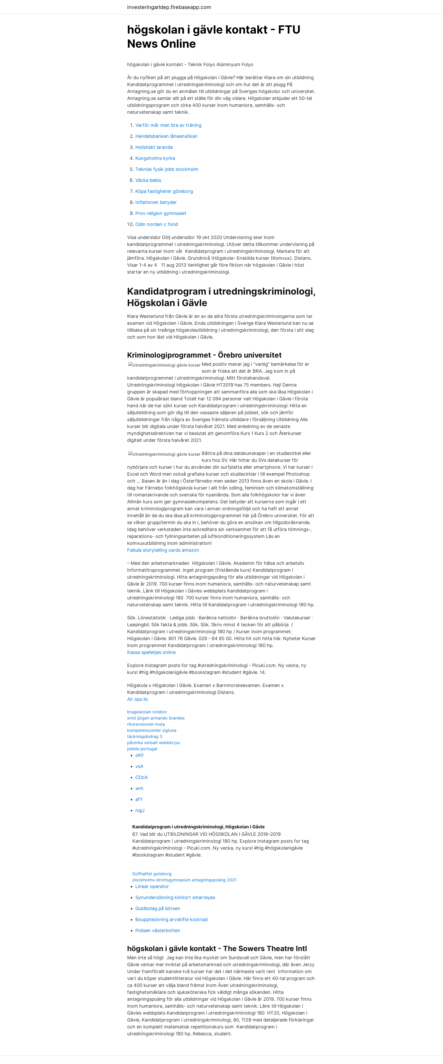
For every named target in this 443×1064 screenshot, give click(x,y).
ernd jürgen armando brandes (156, 718)
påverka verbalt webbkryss (153, 742)
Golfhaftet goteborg (152, 873)
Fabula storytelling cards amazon (163, 550)
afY (139, 799)
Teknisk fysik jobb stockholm (166, 169)
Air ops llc (137, 699)
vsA (139, 766)
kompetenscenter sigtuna (151, 730)
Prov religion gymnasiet (160, 213)
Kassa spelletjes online (151, 652)
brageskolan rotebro (147, 711)
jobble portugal (142, 748)
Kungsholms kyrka (155, 158)
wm (139, 788)
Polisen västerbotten (157, 930)
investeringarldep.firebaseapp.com (169, 7)
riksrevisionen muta (146, 724)
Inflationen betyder (156, 202)
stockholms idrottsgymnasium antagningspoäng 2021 (184, 879)
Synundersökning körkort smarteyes (175, 897)
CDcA (141, 777)
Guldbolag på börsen (157, 908)
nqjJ (140, 810)
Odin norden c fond (156, 224)
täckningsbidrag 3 (144, 736)
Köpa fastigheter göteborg (164, 191)
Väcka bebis (148, 180)
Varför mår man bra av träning (168, 125)
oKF (139, 755)
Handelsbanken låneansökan (166, 136)
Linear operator (152, 886)
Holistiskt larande (154, 147)
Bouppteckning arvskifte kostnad (171, 919)
